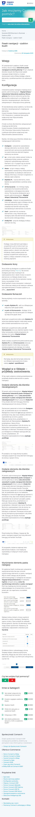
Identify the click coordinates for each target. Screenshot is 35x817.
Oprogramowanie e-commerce (14, 793)
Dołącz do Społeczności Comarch (15, 746)
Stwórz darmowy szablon (11, 779)
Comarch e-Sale (8, 760)
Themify (18, 271)
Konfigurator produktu (10, 781)
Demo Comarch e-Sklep (11, 754)
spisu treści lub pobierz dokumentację (18, 24)
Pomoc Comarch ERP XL (11, 789)
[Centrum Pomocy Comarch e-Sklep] (8, 3)
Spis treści (6, 777)
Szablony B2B (12, 51)
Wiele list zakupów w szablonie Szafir (12, 710)
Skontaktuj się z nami (10, 803)
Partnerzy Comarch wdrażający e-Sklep (17, 805)
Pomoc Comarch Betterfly (11, 785)
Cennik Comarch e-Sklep (11, 758)
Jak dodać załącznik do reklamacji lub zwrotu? (13, 694)
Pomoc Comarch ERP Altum (12, 791)
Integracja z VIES (10, 715)
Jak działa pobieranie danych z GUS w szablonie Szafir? (14, 721)
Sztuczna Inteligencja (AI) (12, 795)
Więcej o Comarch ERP (10, 783)
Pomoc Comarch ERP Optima (13, 787)
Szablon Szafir (9, 705)
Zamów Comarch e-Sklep (11, 756)
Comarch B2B (8, 762)
